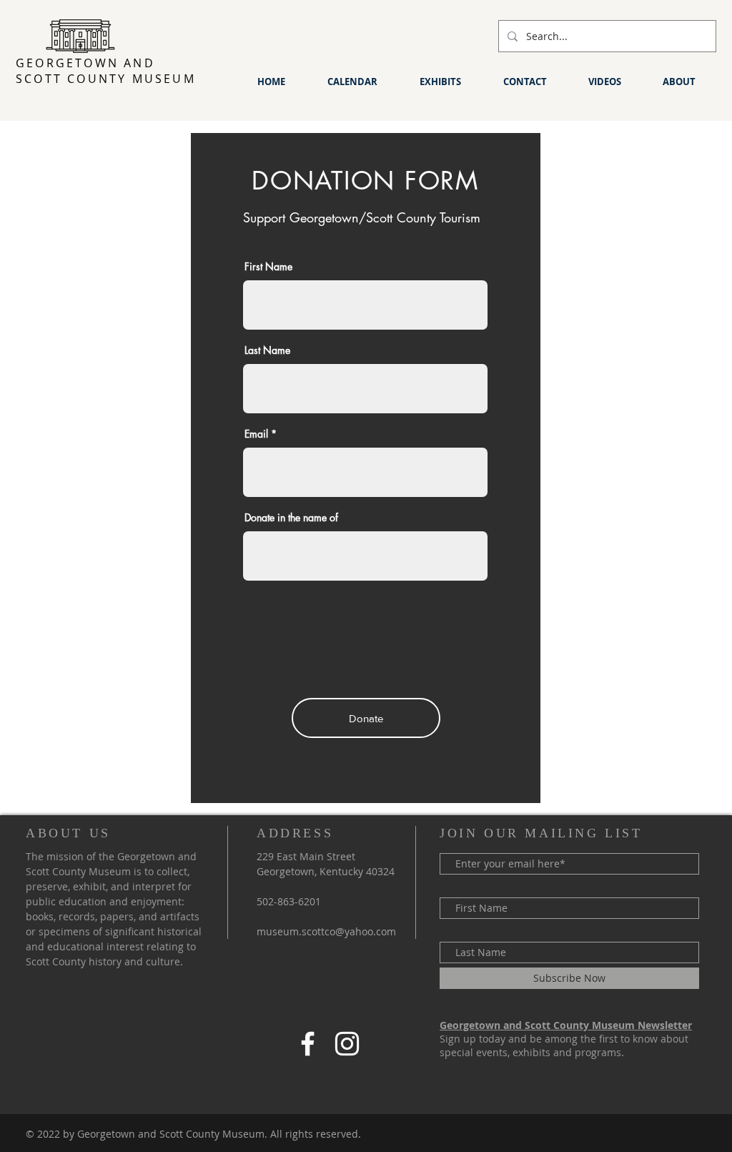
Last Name (267, 350)
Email (256, 434)
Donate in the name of (291, 518)
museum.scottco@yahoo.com (326, 931)
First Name (268, 267)
